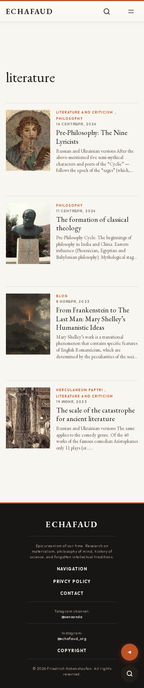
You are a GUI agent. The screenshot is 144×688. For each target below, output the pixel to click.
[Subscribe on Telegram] (129, 652)
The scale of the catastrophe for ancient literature (95, 414)
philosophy (69, 118)
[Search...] (129, 673)
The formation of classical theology (92, 223)
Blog (62, 296)
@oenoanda (72, 616)
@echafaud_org (72, 638)
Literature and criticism (84, 112)
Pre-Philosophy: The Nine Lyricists (91, 136)
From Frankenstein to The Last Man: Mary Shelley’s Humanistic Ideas (92, 319)
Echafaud (29, 11)
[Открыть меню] (131, 11)
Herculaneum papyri (79, 390)
